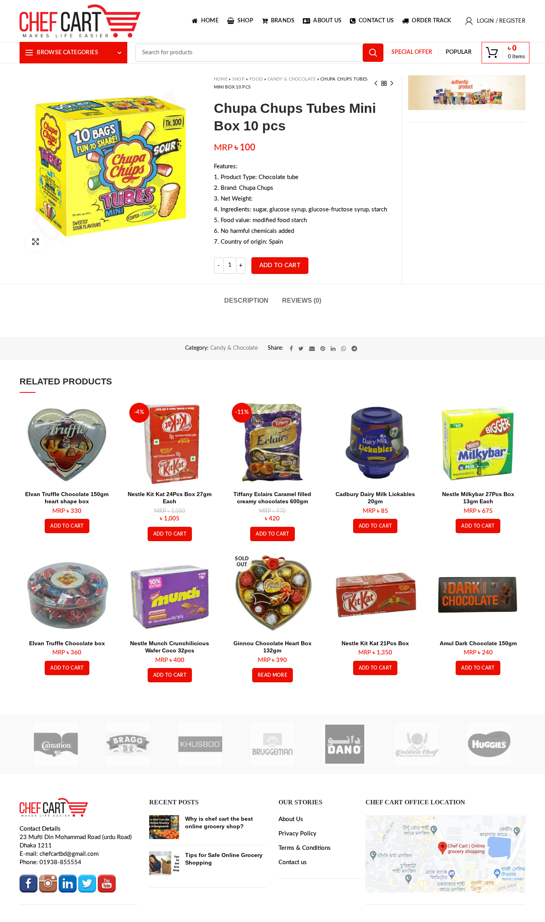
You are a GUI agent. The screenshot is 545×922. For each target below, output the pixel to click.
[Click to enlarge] (35, 242)
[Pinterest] (323, 387)
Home (220, 79)
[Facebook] (291, 387)
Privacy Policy (297, 872)
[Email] (312, 387)
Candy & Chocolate (291, 79)
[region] (466, 92)
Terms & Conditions (304, 887)
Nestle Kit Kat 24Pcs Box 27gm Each (169, 537)
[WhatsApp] (343, 387)
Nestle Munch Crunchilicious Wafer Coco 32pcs (169, 686)
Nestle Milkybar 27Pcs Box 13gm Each (478, 537)
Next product (392, 83)
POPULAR (459, 52)
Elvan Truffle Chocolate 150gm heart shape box (67, 537)
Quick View (105, 452)
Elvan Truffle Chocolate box (67, 682)
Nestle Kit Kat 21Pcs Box (375, 682)
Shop (238, 79)
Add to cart (279, 265)
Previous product (376, 83)
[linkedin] (333, 387)
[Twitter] (301, 387)
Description (246, 300)
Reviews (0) (301, 300)
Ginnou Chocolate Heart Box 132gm (272, 686)
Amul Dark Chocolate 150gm (478, 682)
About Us (290, 858)
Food (256, 79)
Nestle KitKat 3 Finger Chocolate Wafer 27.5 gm (309, 347)
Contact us (292, 901)
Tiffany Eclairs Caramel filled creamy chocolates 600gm (272, 537)
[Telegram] (354, 387)
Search (373, 52)
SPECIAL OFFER (411, 52)
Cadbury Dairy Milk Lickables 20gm (375, 537)
